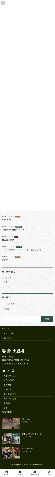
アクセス (20, 474)
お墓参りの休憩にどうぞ (13, 230)
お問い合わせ (6, 338)
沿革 (5, 408)
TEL (49, 474)
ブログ (18, 216)
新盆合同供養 (8, 240)
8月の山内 (6, 220)
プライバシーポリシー (9, 333)
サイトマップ (6, 328)
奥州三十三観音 (10, 399)
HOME (6, 474)
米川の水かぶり (10, 394)
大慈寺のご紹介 (10, 376)
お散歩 (5, 260)
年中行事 (7, 389)
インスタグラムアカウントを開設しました (21, 250)
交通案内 (7, 403)
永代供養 (7, 385)
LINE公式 (9, 309)
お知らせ (18, 226)
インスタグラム (11, 304)
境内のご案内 (9, 380)
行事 (16, 236)
